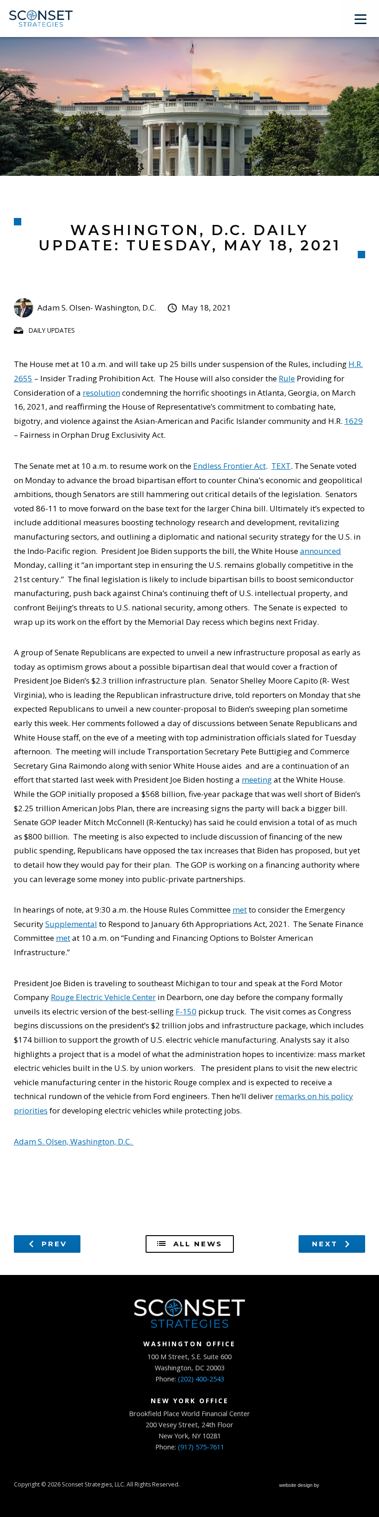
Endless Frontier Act (229, 465)
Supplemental (71, 924)
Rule (287, 378)
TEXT (281, 465)
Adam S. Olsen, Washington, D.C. (74, 1141)
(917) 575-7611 (201, 1446)
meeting (257, 779)
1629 (353, 421)
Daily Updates (52, 330)
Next (326, 1243)
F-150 (186, 1011)
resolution (101, 392)
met (239, 909)
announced (320, 551)
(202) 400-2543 (201, 1378)
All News (196, 1243)
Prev (52, 1243)
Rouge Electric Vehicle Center (103, 997)
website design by (300, 1486)
